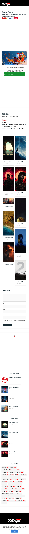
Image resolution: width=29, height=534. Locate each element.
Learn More (17, 529)
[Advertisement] (14, 35)
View (4, 503)
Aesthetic (5, 467)
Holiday (14, 126)
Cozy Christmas (14, 124)
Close (14, 531)
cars (17, 474)
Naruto (18, 491)
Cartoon (23, 474)
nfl (9, 495)
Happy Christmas (6, 126)
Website (4, 314)
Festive (22, 124)
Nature (19, 493)
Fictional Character (7, 479)
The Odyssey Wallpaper (8, 162)
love (19, 486)
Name (4, 303)
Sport (11, 498)
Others (5, 122)
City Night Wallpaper (13, 397)
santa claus (15, 128)
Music (11, 491)
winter (22, 128)
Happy (11, 481)
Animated (5, 472)
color (4, 477)
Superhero (5, 500)
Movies (4, 491)
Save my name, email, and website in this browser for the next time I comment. (14, 321)
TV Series (13, 500)
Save (16, 18)
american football (7, 469)
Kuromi (12, 486)
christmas (5, 124)
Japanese (5, 486)
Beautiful (5, 474)
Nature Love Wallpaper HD (14, 387)
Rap (15, 495)
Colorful (11, 477)
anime (12, 472)
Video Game (21, 500)
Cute (18, 477)
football (23, 479)
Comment (5, 293)
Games (4, 481)
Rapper (21, 495)
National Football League (8, 493)
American (13, 467)
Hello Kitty (19, 481)
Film (16, 479)
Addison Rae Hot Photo (13, 406)
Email (4, 309)
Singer (4, 498)
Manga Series (13, 488)
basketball (20, 472)
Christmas (4, 119)
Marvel (21, 488)
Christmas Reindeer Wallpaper (15, 377)
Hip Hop (11, 484)
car (12, 474)
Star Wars (18, 498)
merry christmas (6, 128)
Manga (4, 488)
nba (4, 495)
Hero (4, 484)
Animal (16, 469)
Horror (18, 484)
